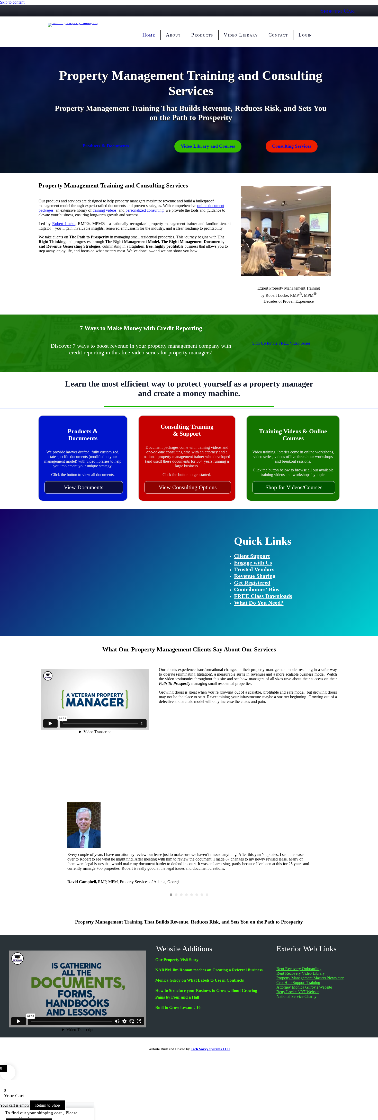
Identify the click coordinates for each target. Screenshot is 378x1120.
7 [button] (202, 894)
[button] (83, 487)
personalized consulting (144, 210)
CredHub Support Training (298, 982)
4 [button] (186, 894)
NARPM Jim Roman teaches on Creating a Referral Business (209, 970)
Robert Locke (63, 223)
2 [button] (176, 894)
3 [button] (181, 894)
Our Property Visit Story (177, 959)
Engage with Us (253, 562)
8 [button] (207, 894)
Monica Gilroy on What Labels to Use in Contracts (199, 980)
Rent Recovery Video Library (300, 973)
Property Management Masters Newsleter (310, 978)
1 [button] (171, 894)
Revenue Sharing (254, 576)
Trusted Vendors (254, 569)
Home (148, 35)
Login (305, 35)
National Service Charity (296, 996)
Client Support (252, 556)
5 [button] (191, 894)
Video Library (241, 35)
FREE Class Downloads (263, 596)
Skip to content (12, 2)
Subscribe (113, 608)
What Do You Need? (258, 602)
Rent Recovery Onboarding (298, 968)
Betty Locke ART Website (297, 992)
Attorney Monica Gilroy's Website (304, 987)
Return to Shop (47, 1105)
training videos (104, 210)
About (173, 35)
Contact (278, 35)
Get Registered (252, 582)
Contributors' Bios (256, 589)
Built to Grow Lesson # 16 (178, 1007)
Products (202, 35)
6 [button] (196, 894)
